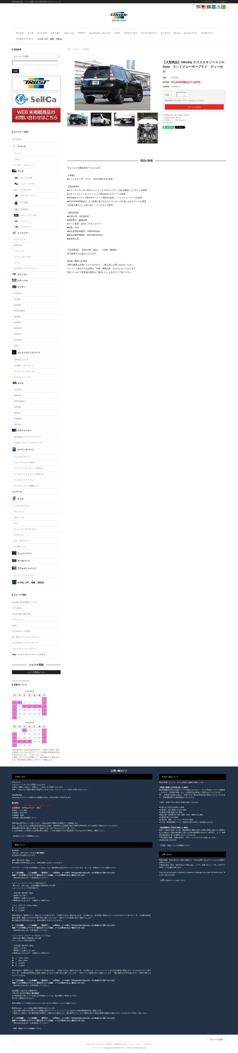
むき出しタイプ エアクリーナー (28, 443)
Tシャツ (17, 153)
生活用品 (24, 209)
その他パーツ (20, 546)
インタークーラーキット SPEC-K (28, 468)
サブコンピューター (22, 377)
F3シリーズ (19, 517)
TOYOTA (85, 49)
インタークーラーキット (24, 480)
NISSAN (17, 305)
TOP (69, 49)
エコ (16, 523)
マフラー (81, 33)
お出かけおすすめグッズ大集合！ (32, 654)
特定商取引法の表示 (120, 1044)
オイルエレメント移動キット (26, 486)
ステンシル (69, 33)
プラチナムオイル (21, 506)
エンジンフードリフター (24, 575)
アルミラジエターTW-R (24, 462)
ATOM (150, 1044)
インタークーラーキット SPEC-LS (29, 474)
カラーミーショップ (97, 1048)
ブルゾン (18, 159)
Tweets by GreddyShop (20, 681)
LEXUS (17, 299)
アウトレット (18, 620)
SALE (14, 625)
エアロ (117, 33)
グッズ (30, 33)
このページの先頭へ (216, 1039)
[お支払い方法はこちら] (210, 7)
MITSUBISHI (19, 311)
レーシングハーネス (22, 257)
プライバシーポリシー (135, 1044)
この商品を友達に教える (172, 118)
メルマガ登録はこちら (36, 672)
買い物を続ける (168, 123)
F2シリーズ (19, 512)
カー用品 (24, 202)
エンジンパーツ (190, 33)
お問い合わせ (90, 1044)
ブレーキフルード (21, 541)
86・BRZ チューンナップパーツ (26, 637)
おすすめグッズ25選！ (22, 631)
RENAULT (18, 340)
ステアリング (20, 239)
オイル (177, 33)
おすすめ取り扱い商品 (21, 614)
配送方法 (109, 1044)
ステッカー (55, 33)
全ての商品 (17, 139)
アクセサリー (26, 227)
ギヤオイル (19, 535)
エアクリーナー (130, 33)
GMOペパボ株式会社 (126, 1048)
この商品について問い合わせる (174, 120)
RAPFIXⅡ (18, 245)
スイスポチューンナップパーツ (25, 643)
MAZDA (17, 316)
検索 (15, 71)
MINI (16, 345)
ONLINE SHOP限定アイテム (24, 602)
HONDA (17, 322)
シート (17, 262)
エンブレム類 (26, 178)
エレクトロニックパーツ (99, 33)
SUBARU (18, 328)
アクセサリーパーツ (24, 39)
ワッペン (24, 221)
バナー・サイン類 (28, 215)
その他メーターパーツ (23, 365)
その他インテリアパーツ (24, 268)
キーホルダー (26, 190)
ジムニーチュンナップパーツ (24, 649)
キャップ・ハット (28, 195)
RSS (145, 1044)
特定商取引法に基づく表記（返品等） (177, 115)
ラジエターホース (21, 457)
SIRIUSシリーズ (21, 360)
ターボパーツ (207, 33)
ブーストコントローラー (24, 371)
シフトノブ (19, 251)
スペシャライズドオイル (24, 529)
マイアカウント (207, 2)
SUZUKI (17, 334)
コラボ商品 (17, 608)
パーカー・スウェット (23, 165)
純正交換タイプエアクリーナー (27, 437)
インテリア (42, 33)
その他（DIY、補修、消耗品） (50, 39)
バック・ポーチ (27, 184)
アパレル (20, 33)
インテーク (165, 33)
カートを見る (221, 2)
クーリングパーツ (149, 33)
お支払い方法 (101, 1044)
